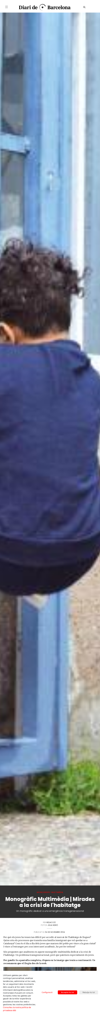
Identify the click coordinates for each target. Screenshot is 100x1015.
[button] (6, 7)
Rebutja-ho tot (89, 992)
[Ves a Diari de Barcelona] (42, 7)
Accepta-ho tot (67, 992)
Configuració (47, 992)
